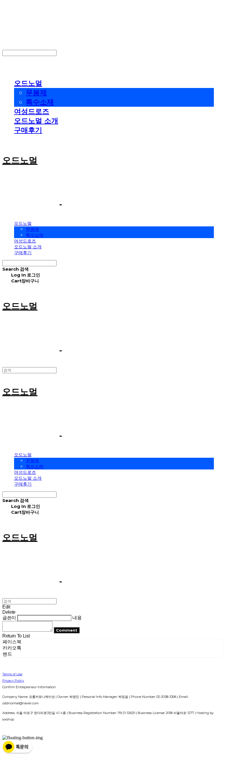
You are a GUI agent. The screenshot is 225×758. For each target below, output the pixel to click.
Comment (66, 630)
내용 (76, 617)
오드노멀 (28, 83)
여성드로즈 (31, 111)
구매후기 (28, 130)
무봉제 (36, 92)
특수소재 (40, 102)
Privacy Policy (13, 681)
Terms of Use (12, 674)
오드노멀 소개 (36, 120)
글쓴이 (9, 617)
